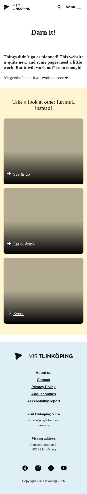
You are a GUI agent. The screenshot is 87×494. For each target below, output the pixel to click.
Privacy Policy (43, 387)
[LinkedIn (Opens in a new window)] (51, 468)
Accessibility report (43, 401)
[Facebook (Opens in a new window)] (25, 468)
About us (43, 373)
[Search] (60, 7)
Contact (43, 380)
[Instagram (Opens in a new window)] (38, 468)
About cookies (43, 394)
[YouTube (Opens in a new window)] (64, 468)
